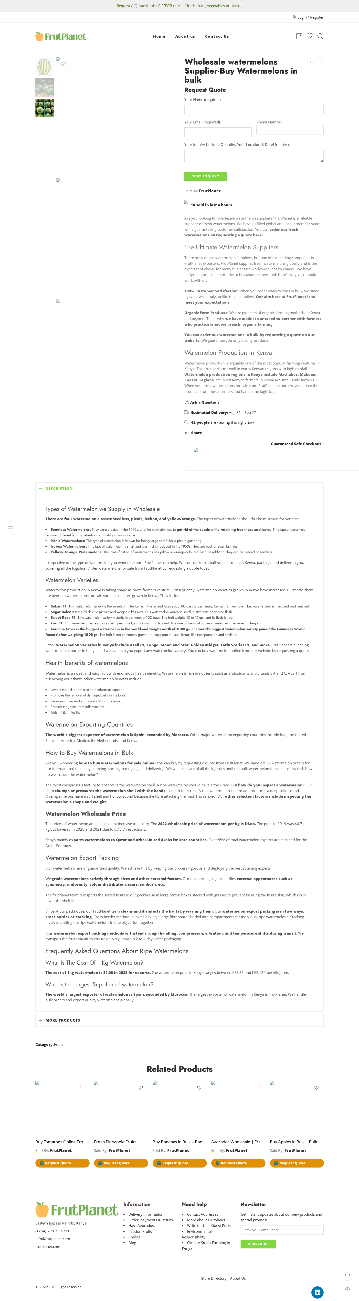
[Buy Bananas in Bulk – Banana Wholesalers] (179, 1108)
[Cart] (299, 36)
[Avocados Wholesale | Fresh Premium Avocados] (310, 62)
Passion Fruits (140, 1231)
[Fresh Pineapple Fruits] (121, 1108)
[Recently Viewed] (347, 1289)
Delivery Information (145, 1214)
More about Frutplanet (206, 1220)
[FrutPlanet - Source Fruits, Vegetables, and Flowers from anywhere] (60, 36)
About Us (238, 1278)
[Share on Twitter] (210, 433)
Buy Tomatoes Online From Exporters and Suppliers (62, 1142)
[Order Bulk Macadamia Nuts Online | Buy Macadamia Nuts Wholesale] (320, 62)
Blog (132, 1242)
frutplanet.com (47, 1246)
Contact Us (217, 36)
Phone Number (269, 122)
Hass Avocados (141, 1225)
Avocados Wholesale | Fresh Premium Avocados (238, 1142)
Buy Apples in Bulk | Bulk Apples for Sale (297, 1142)
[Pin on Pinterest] (229, 433)
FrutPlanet (210, 191)
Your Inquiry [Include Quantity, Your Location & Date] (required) (237, 144)
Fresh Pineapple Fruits (115, 1142)
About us (185, 36)
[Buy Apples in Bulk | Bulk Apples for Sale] (297, 1108)
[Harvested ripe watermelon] (115, 237)
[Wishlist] (62, 64)
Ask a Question (204, 402)
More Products (62, 1020)
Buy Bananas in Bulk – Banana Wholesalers (179, 1142)
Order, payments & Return (150, 1220)
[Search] (320, 36)
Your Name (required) (202, 99)
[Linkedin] (317, 1292)
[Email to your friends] (239, 433)
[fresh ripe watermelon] (44, 66)
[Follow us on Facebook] (46, 1257)
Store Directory (214, 1278)
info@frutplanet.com (52, 1238)
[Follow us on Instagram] (63, 1257)
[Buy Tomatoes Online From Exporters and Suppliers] (62, 1108)
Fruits (58, 1044)
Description (59, 488)
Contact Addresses (202, 1214)
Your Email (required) (202, 122)
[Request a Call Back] (347, 1274)
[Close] (353, 6)
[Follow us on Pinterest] (54, 1257)
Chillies (134, 1237)
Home (159, 36)
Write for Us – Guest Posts (209, 1225)
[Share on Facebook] (220, 433)
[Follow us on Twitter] (37, 1257)
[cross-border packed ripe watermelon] (115, 358)
